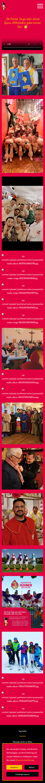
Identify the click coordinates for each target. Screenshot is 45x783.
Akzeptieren (14, 767)
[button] (40, 6)
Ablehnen (32, 767)
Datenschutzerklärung (24, 760)
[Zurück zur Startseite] (3, 6)
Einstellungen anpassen (22, 774)
